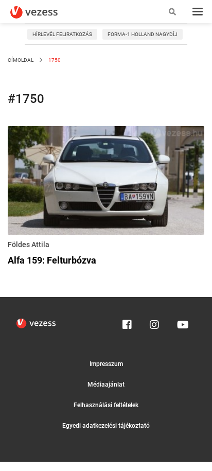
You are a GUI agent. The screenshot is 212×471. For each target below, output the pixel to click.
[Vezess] (43, 12)
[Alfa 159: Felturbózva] (106, 182)
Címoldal (20, 60)
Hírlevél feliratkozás (62, 34)
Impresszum (106, 364)
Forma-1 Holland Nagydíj (143, 34)
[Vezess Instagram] (154, 322)
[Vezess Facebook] (127, 322)
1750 (54, 60)
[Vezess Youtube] (181, 322)
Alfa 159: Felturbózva (52, 260)
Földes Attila (28, 244)
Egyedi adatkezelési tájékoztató (106, 425)
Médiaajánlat (106, 384)
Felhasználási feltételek (106, 405)
